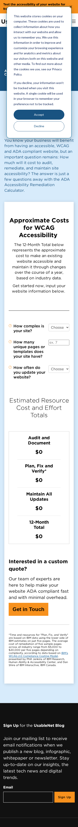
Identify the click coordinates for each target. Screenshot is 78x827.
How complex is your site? (28, 328)
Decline (39, 126)
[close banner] (71, 6)
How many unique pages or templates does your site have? (29, 349)
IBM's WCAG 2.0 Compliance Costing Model (38, 654)
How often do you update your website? (29, 372)
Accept (39, 114)
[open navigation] (73, 21)
